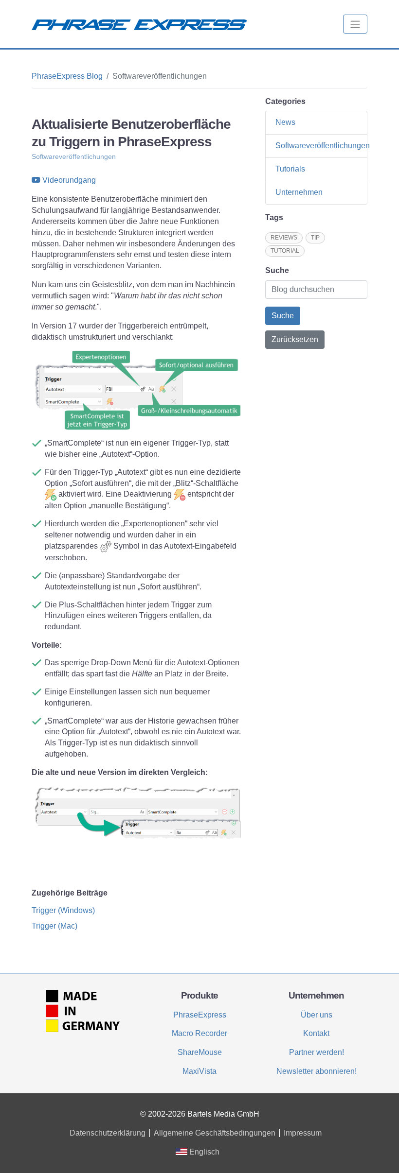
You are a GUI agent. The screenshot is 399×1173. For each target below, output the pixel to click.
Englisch (203, 1152)
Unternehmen (299, 192)
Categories (285, 101)
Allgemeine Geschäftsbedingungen (214, 1133)
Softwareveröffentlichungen (74, 156)
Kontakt (316, 1033)
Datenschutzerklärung (107, 1133)
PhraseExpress (199, 1015)
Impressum (303, 1133)
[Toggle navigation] (355, 24)
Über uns (316, 1015)
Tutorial (285, 250)
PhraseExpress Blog (67, 76)
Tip (315, 237)
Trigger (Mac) (54, 926)
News (285, 122)
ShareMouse (200, 1052)
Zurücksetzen (295, 339)
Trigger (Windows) (63, 910)
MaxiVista (199, 1071)
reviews (284, 237)
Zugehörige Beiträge (70, 893)
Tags (274, 217)
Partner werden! (316, 1052)
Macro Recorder (199, 1033)
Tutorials (290, 169)
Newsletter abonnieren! (316, 1071)
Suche (277, 270)
